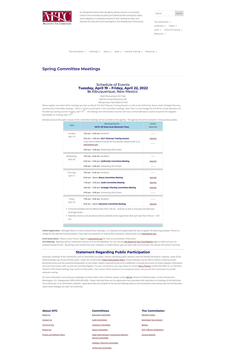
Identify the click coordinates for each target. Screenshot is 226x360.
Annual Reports (148, 334)
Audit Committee (99, 320)
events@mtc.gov (91, 144)
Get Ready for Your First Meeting (138, 241)
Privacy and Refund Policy (53, 334)
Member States (148, 315)
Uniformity (158, 26)
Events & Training (172, 30)
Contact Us (47, 320)
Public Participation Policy (113, 260)
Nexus (171, 26)
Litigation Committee (101, 325)
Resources (158, 34)
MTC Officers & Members (153, 330)
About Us (46, 315)
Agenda (153, 138)
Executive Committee (101, 315)
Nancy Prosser (144, 266)
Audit (156, 30)
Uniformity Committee (101, 348)
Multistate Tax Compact (152, 320)
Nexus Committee (100, 330)
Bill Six (129, 277)
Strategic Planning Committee (105, 343)
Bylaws (145, 325)
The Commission (161, 22)
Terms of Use (48, 325)
